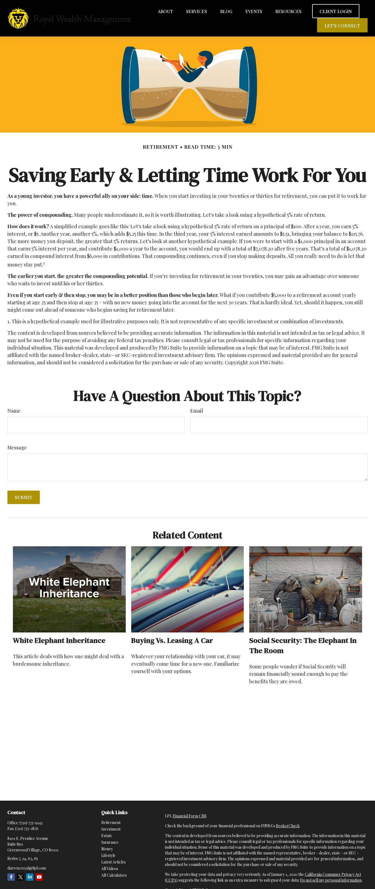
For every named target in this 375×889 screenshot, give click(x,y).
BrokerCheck (288, 825)
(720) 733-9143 (31, 822)
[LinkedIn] (29, 877)
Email (196, 410)
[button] (165, 11)
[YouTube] (39, 877)
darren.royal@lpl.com (26, 868)
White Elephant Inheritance (59, 640)
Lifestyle (108, 855)
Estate (106, 835)
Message (17, 447)
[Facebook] (11, 877)
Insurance (110, 842)
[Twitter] (20, 877)
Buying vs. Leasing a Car (172, 640)
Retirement (111, 822)
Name (14, 410)
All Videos (109, 868)
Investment (111, 829)
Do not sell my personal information (331, 880)
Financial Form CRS (189, 815)
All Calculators (114, 875)
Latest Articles (113, 862)
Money (107, 848)
